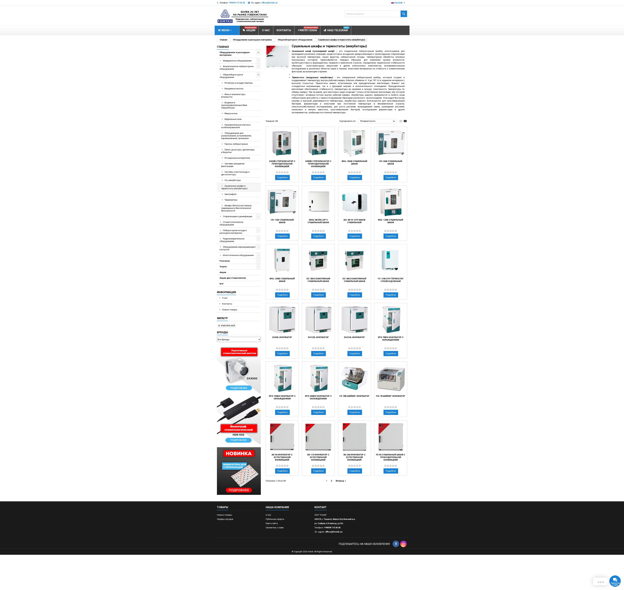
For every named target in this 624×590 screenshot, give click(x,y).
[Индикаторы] (239, 471)
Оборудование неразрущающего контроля (238, 248)
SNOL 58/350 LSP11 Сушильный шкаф (318, 221)
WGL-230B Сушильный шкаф (282, 279)
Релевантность (378, 121)
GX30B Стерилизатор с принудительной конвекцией (282, 164)
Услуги (223, 266)
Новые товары (229, 309)
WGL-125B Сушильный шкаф (390, 221)
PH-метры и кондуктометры (239, 83)
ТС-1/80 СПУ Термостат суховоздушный (390, 279)
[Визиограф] (239, 420)
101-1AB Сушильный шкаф (282, 221)
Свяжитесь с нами (275, 527)
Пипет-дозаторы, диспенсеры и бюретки (238, 150)
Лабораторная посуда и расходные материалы (233, 231)
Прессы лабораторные (236, 144)
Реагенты (225, 261)
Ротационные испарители (237, 158)
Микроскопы (231, 113)
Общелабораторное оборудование (231, 75)
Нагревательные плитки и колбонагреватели (235, 126)
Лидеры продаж (225, 519)
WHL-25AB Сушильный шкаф (354, 162)
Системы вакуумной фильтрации (232, 164)
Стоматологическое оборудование (231, 223)
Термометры (231, 200)
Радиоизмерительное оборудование (232, 239)
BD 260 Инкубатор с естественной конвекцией (354, 457)
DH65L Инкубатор (282, 337)
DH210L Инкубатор (354, 337)
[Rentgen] (239, 369)
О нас (225, 298)
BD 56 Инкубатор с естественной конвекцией (282, 457)
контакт (320, 507)
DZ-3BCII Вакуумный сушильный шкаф (354, 279)
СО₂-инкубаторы (233, 180)
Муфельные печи (233, 119)
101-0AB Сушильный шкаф (390, 162)
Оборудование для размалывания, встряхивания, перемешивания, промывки (236, 136)
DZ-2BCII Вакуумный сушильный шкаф (318, 279)
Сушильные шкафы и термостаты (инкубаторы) (234, 187)
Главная (223, 46)
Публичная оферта (275, 519)
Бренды (222, 332)
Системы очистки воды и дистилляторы (235, 173)
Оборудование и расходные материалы (235, 53)
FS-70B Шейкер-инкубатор (354, 396)
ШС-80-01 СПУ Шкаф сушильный (354, 221)
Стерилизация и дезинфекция (237, 216)
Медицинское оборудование (237, 60)
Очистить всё (226, 325)
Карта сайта (272, 523)
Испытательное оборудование (238, 255)
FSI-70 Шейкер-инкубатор (390, 396)
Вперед (341, 481)
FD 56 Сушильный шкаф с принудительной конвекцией (390, 457)
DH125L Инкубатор (318, 337)
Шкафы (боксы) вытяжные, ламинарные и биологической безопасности (236, 208)
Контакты (227, 304)
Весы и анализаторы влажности (233, 95)
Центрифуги (230, 194)
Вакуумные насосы (234, 88)
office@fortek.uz (269, 3)
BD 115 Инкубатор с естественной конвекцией (318, 457)
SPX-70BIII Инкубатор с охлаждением (390, 338)
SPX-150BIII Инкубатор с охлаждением (282, 397)
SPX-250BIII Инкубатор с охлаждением (318, 397)
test (221, 283)
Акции (223, 272)
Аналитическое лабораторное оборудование (237, 67)
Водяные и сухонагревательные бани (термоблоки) (234, 105)
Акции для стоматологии (233, 278)
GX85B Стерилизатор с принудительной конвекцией (318, 164)
